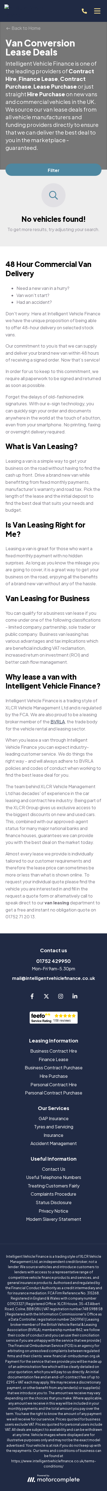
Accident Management (53, 1143)
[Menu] (97, 10)
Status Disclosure (54, 1202)
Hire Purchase (54, 1076)
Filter (54, 170)
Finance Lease (53, 1059)
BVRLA (57, 721)
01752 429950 (53, 961)
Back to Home (26, 28)
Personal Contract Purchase (53, 1093)
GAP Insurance (54, 1118)
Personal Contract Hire (53, 1084)
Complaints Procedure (53, 1194)
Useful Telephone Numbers (53, 1177)
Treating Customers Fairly (54, 1186)
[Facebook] (32, 997)
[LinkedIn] (75, 997)
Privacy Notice (53, 1211)
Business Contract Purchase (54, 1067)
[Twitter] (46, 997)
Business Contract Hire (53, 1051)
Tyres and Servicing (53, 1126)
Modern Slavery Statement (53, 1219)
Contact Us (53, 1169)
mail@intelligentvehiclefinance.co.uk (53, 978)
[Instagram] (61, 997)
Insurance (53, 1135)
